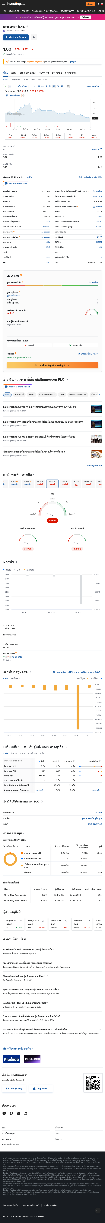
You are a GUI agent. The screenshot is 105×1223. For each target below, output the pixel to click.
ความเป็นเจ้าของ (29, 80)
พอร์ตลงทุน (6, 1139)
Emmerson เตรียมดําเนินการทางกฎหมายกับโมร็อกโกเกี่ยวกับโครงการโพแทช (39, 436)
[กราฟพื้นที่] (9, 86)
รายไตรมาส (16, 678)
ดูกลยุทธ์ (73, 62)
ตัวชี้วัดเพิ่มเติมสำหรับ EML (90, 177)
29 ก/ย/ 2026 (97, 196)
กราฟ (13, 72)
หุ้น (4, 10)
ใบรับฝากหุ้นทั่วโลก (86, 10)
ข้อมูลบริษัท (16, 80)
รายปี (5, 678)
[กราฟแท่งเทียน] (6, 86)
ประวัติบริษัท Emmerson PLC (21, 801)
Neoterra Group (57, 920)
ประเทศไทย (14, 10)
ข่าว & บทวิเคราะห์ (28, 72)
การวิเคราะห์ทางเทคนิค (17, 474)
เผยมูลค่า (95, 149)
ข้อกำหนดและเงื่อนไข (10, 1205)
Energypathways (35, 920)
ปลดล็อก (41, 790)
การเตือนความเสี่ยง (50, 1205)
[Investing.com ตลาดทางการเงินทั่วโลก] (16, 3)
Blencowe (78, 920)
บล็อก (4, 1128)
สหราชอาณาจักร (95, 824)
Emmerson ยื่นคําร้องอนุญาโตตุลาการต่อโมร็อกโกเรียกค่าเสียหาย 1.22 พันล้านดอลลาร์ (43, 421)
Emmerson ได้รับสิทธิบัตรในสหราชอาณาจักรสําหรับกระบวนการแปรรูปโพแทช (40, 406)
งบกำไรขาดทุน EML (15, 672)
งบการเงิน (44, 72)
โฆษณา (57, 1133)
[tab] (15, 484)
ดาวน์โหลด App (8, 1133)
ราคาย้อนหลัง (42, 80)
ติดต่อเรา (58, 1139)
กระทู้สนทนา (71, 72)
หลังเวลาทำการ (67, 10)
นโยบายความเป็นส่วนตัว (31, 1205)
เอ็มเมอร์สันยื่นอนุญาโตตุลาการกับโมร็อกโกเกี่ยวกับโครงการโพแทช (34, 451)
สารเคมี (98, 812)
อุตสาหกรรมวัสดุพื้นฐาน (92, 818)
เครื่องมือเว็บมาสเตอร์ (10, 1144)
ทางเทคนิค (57, 72)
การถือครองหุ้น (12, 833)
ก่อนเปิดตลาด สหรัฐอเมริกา (45, 10)
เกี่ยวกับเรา (59, 1128)
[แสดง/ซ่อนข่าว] (68, 86)
